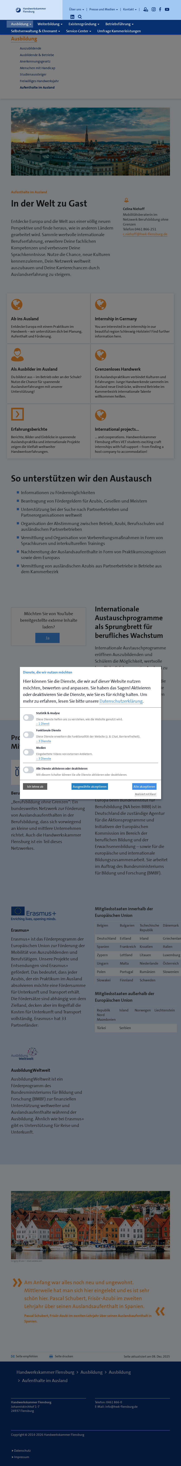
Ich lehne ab (35, 787)
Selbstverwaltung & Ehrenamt (34, 31)
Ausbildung (20, 24)
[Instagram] (154, 9)
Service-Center (77, 31)
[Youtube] (167, 9)
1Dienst (42, 724)
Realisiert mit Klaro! (145, 794)
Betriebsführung (118, 24)
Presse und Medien (102, 9)
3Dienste (43, 741)
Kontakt (128, 9)
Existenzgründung (83, 24)
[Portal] (145, 9)
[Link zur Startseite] (31, 10)
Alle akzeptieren (144, 787)
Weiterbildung (49, 24)
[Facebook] (160, 9)
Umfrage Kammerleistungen (119, 31)
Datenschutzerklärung (121, 701)
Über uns (75, 9)
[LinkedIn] (72, 17)
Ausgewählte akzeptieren (90, 787)
